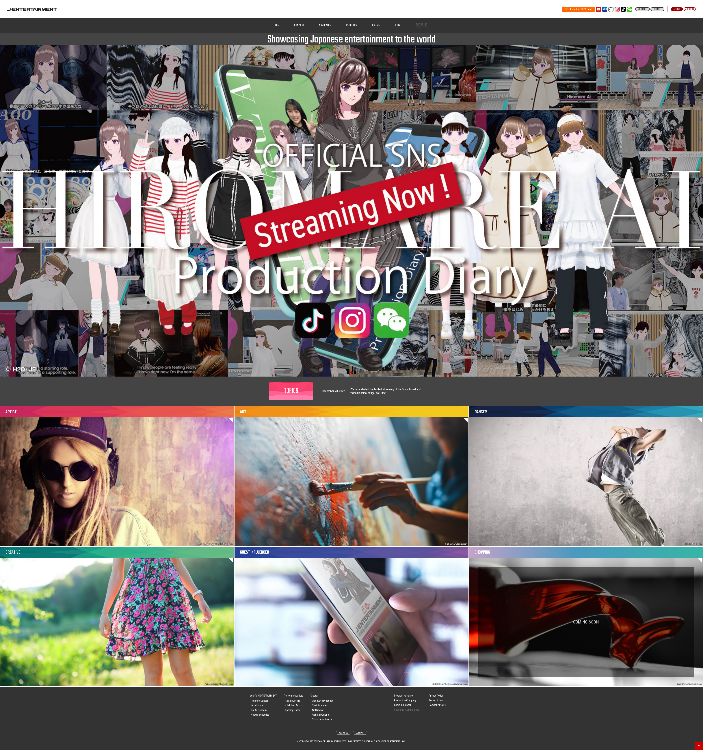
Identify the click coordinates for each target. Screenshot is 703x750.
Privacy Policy (436, 695)
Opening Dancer (293, 710)
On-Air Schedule (259, 710)
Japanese (689, 9)
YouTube (380, 391)
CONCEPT (299, 25)
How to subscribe (260, 714)
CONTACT (657, 9)
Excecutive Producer (322, 700)
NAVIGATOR (325, 25)
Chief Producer (319, 705)
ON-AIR (376, 25)
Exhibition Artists (294, 705)
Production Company (405, 700)
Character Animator (322, 719)
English (677, 9)
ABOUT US (642, 9)
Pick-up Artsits (292, 700)
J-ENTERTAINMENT (32, 9)
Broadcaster (257, 705)
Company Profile (437, 705)
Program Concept (260, 700)
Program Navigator (404, 695)
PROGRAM (351, 25)
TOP (277, 25)
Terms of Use (436, 700)
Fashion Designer (321, 714)
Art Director (317, 710)
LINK (397, 25)
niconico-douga (365, 391)
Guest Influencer (402, 705)
